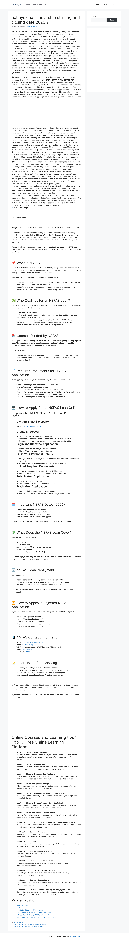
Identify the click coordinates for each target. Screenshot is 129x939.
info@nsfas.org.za (28, 645)
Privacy (105, 5)
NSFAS (27, 652)
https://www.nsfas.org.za (31, 426)
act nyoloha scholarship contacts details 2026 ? (29, 926)
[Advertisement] (46, 113)
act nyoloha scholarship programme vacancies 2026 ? (31, 924)
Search (93, 16)
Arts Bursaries (18, 922)
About (113, 5)
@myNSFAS (27, 649)
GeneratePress (75, 936)
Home (97, 5)
